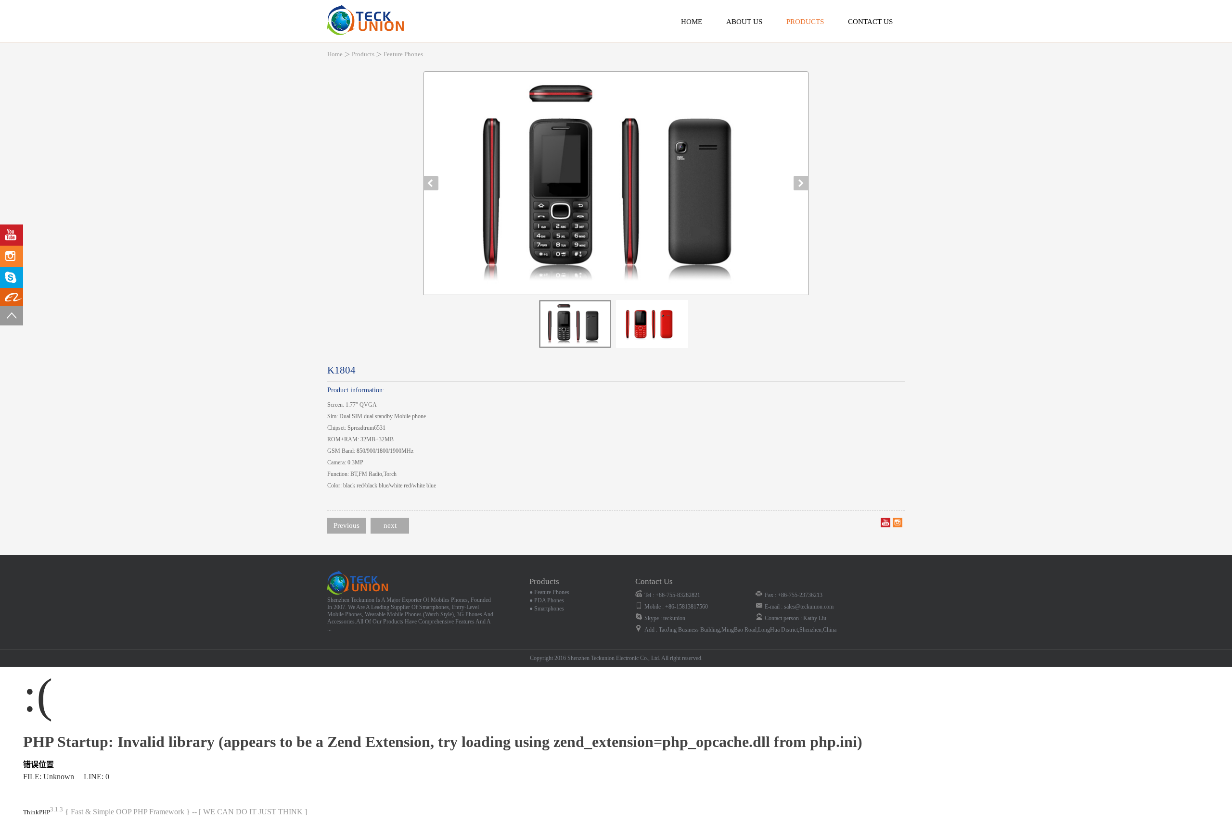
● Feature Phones (549, 592)
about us (744, 21)
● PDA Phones (546, 600)
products (805, 21)
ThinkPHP (36, 812)
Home (691, 21)
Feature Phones (403, 54)
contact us (870, 21)
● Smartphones (546, 608)
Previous (346, 525)
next (390, 525)
